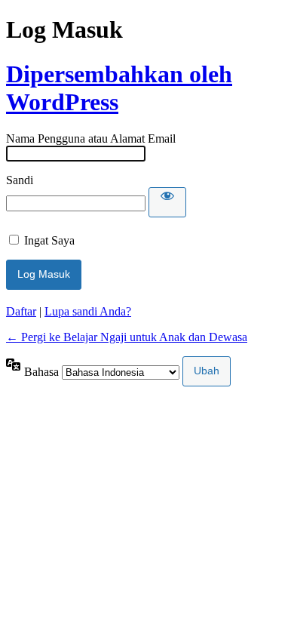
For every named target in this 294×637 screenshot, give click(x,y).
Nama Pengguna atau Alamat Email (91, 138)
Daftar (21, 311)
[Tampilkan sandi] (167, 202)
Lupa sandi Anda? (87, 311)
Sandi (19, 180)
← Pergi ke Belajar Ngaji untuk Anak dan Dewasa (126, 337)
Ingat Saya (49, 240)
